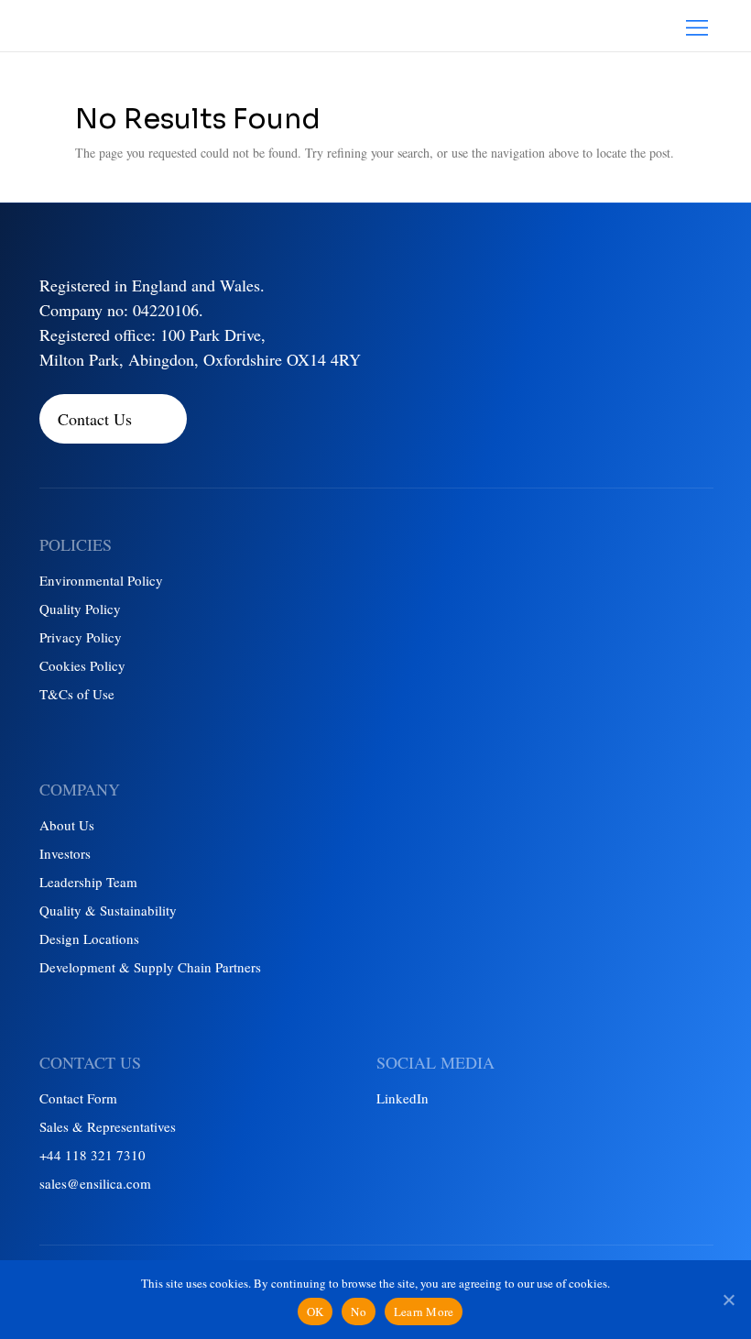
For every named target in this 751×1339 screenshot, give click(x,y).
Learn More (424, 1311)
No (358, 1311)
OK (315, 1311)
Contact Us (95, 419)
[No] (728, 1299)
